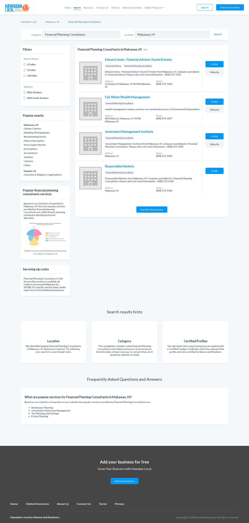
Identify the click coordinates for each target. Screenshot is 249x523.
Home (68, 7)
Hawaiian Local (29, 21)
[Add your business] (124, 477)
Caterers (28, 161)
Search (77, 7)
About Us (89, 7)
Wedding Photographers (37, 132)
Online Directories (37, 503)
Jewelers (28, 157)
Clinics (27, 165)
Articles (115, 7)
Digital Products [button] (153, 7)
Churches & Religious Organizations (43, 174)
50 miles (31, 70)
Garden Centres (32, 128)
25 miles (31, 64)
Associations (30, 148)
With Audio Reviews (38, 97)
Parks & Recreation (34, 140)
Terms (103, 503)
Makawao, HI (52, 21)
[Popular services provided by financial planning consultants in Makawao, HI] (45, 234)
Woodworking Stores (35, 136)
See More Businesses (151, 209)
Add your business (132, 7)
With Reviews (34, 92)
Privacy (119, 503)
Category (36, 34)
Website (214, 72)
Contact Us (102, 7)
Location (129, 34)
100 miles (32, 75)
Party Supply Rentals (35, 144)
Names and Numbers (46, 517)
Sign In (205, 7)
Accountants (31, 152)
